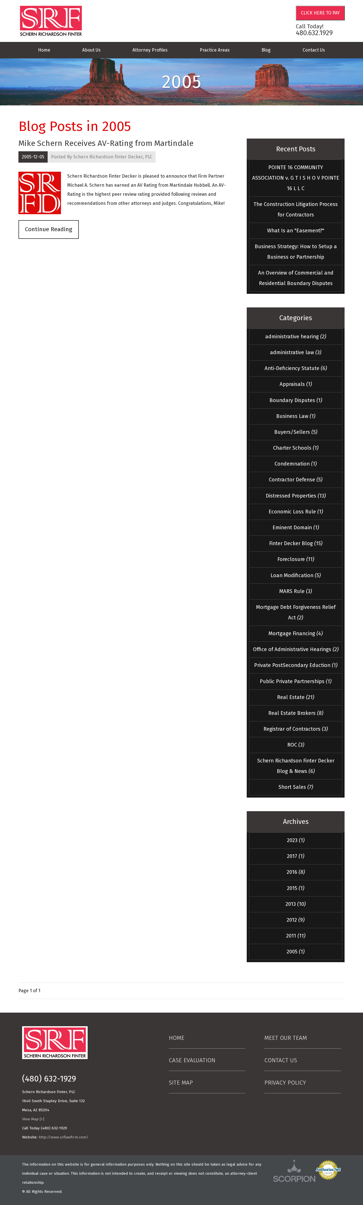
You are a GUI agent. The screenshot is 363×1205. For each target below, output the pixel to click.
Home (44, 50)
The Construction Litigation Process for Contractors (296, 209)
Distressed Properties (296, 496)
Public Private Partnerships (296, 681)
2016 (296, 872)
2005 (296, 952)
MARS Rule (295, 591)
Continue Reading (48, 229)
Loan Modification (296, 575)
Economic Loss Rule (296, 512)
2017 (295, 856)
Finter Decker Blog (295, 543)
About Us (91, 50)
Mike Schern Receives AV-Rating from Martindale (105, 143)
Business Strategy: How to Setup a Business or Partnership (296, 251)
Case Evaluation (192, 1060)
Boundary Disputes (295, 400)
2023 (296, 840)
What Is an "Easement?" (295, 231)
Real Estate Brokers (295, 713)
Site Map (181, 1082)
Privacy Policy (285, 1082)
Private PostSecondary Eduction (295, 665)
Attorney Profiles (150, 50)
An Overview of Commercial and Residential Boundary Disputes (296, 278)
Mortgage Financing (296, 633)
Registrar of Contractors (295, 729)
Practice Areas (215, 50)
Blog (266, 50)
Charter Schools (295, 448)
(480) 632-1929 (49, 1079)
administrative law (295, 352)
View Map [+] (33, 1119)
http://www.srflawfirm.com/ (63, 1137)
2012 (296, 920)
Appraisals (296, 384)
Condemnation (296, 464)
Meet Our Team (285, 1038)
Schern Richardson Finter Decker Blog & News (295, 766)
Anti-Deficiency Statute (296, 368)
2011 (295, 936)
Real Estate (295, 697)
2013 (296, 904)
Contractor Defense (295, 480)
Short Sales (295, 787)
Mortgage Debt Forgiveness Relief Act (295, 612)
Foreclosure (295, 559)
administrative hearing (295, 336)
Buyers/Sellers (295, 432)
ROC (295, 745)
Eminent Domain (296, 527)
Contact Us (314, 50)
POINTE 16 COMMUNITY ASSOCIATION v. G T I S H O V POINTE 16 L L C (295, 178)
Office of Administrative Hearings (296, 649)
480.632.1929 (314, 33)
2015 (295, 888)
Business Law (295, 416)
